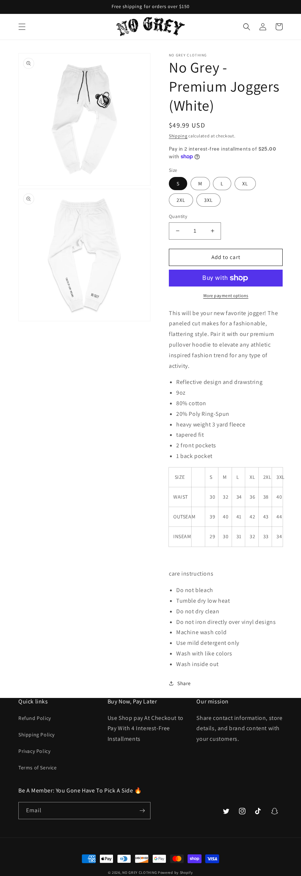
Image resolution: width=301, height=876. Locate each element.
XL (245, 183)
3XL (208, 200)
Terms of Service (37, 767)
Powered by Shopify (175, 872)
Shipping (178, 135)
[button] (22, 27)
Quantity (178, 216)
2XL (181, 200)
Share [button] (184, 683)
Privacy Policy (34, 751)
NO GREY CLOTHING (139, 872)
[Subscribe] (142, 810)
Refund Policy (34, 718)
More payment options (226, 295)
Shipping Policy (36, 734)
